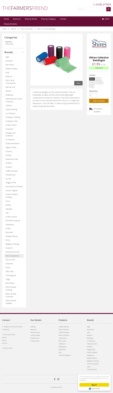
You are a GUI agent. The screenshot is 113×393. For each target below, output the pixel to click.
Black (92, 79)
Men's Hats (62, 341)
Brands (13, 29)
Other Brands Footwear (11, 295)
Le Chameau (10, 113)
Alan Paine (10, 64)
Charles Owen (11, 125)
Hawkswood (10, 175)
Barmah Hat (10, 87)
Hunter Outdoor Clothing (12, 195)
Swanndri (9, 263)
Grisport (9, 167)
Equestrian (62, 349)
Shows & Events (10, 24)
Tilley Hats (9, 271)
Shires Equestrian (26, 29)
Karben (8, 205)
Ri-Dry (8, 240)
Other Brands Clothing (11, 288)
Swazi (8, 267)
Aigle (7, 57)
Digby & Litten (11, 147)
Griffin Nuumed (12, 171)
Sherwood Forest (12, 252)
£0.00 (106, 19)
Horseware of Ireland (14, 186)
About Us (17, 19)
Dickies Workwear (13, 143)
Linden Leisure (11, 217)
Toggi (8, 279)
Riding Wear (63, 347)
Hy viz (8, 201)
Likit (7, 213)
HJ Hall (8, 178)
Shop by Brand (31, 19)
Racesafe (9, 232)
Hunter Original (11, 190)
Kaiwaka (9, 209)
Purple (99, 82)
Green (92, 82)
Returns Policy (35, 332)
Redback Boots (12, 236)
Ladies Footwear (64, 332)
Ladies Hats (62, 338)
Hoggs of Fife (11, 182)
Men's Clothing (63, 330)
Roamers (9, 248)
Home (6, 19)
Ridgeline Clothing (12, 244)
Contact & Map (35, 335)
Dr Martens (10, 139)
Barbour (9, 76)
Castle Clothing (11, 109)
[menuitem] (6, 18)
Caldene (9, 105)
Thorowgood (11, 275)
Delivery (33, 327)
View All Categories (65, 355)
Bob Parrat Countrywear (11, 81)
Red (91, 86)
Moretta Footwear (13, 220)
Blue (98, 79)
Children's (62, 344)
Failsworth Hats (12, 159)
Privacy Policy (34, 341)
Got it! (94, 384)
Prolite (8, 228)
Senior (60, 387)
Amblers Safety (11, 68)
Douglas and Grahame (10, 134)
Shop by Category (48, 19)
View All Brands (92, 369)
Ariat (7, 72)
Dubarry (9, 151)
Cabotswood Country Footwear (14, 100)
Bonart (8, 91)
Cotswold (9, 129)
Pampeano (10, 224)
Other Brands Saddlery (11, 302)
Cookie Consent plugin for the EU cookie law (94, 388)
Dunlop (8, 155)
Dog (60, 352)
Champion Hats (12, 121)
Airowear (9, 61)
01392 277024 (103, 4)
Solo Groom (10, 259)
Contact (63, 19)
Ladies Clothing (64, 327)
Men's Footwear (64, 335)
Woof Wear (10, 283)
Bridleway (9, 95)
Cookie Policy (34, 338)
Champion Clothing (13, 117)
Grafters (9, 163)
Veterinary (9, 43)
